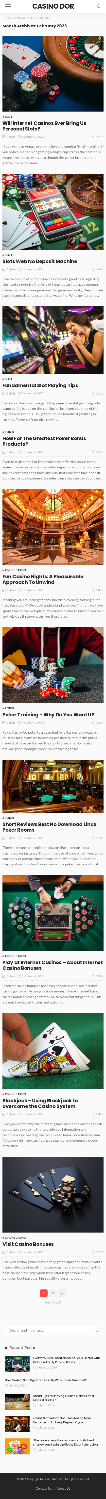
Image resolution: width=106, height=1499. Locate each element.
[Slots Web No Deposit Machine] (53, 212)
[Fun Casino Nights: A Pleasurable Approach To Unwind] (53, 527)
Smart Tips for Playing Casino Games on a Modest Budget (63, 1398)
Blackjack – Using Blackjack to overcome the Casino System (40, 1103)
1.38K (100, 976)
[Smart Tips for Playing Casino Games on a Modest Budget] (17, 1402)
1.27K (100, 393)
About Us (63, 1488)
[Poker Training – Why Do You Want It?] (53, 665)
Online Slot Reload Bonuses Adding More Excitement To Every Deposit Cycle (62, 1420)
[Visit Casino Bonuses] (53, 1195)
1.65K (100, 269)
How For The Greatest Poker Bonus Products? (44, 441)
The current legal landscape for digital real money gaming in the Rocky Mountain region (65, 1442)
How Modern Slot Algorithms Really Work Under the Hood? (46, 1380)
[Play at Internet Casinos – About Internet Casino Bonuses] (53, 913)
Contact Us (44, 1488)
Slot (8, 116)
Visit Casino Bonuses (28, 1244)
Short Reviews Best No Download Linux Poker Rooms (49, 827)
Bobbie (11, 137)
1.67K (100, 452)
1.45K (100, 1114)
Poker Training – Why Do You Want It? (48, 714)
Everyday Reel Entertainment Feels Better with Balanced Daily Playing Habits (66, 1360)
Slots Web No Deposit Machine (39, 261)
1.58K (100, 723)
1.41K (100, 590)
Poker (9, 431)
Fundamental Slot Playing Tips (40, 385)
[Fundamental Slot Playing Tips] (53, 340)
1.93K (100, 137)
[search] (99, 6)
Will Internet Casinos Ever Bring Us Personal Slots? (44, 126)
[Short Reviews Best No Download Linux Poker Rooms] (53, 786)
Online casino (15, 570)
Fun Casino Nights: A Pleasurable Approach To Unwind (42, 579)
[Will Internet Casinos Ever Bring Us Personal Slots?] (53, 74)
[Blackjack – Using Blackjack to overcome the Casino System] (53, 1051)
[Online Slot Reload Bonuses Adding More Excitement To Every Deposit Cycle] (17, 1424)
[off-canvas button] (8, 6)
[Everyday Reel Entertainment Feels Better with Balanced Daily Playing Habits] (17, 1364)
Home (6, 18)
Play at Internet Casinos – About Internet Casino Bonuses (52, 965)
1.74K (100, 838)
